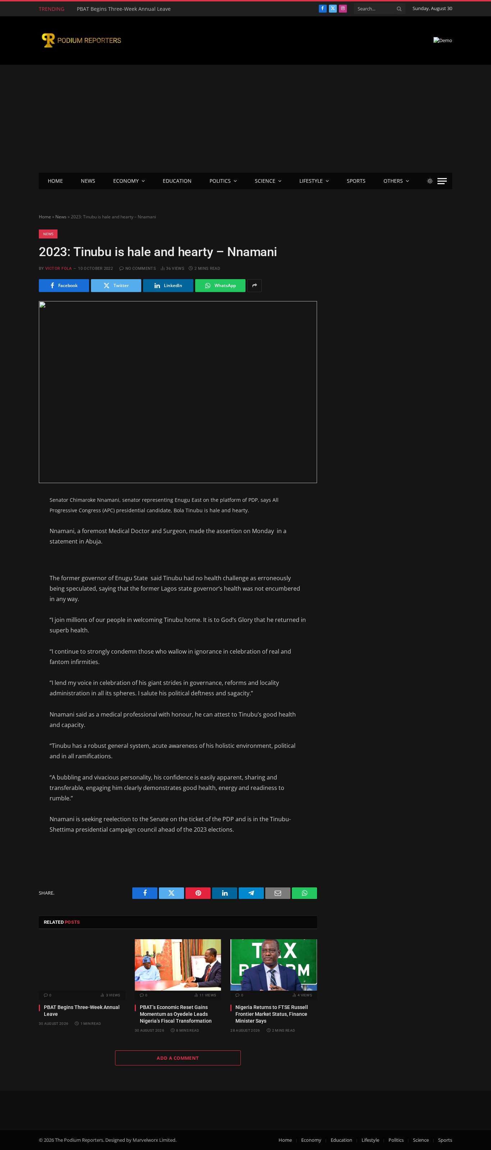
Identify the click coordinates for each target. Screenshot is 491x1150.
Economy (126, 180)
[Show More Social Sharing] (254, 285)
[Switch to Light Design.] (430, 181)
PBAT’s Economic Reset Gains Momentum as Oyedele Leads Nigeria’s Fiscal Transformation (158, 9)
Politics (220, 180)
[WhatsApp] (13, 606)
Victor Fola (58, 268)
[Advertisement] (245, 118)
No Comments (140, 268)
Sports (356, 180)
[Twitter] (13, 535)
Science (265, 180)
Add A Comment (178, 1058)
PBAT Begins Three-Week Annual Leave (82, 1010)
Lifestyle (311, 180)
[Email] (13, 571)
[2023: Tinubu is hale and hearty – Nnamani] (178, 392)
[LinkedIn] (13, 553)
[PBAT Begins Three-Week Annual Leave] (82, 965)
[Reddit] (13, 588)
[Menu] (442, 181)
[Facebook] (13, 518)
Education (177, 180)
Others (393, 180)
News (88, 180)
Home (55, 180)
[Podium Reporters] (81, 40)
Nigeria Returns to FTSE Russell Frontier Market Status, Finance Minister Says (271, 1014)
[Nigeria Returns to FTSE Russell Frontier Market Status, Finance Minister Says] (273, 965)
